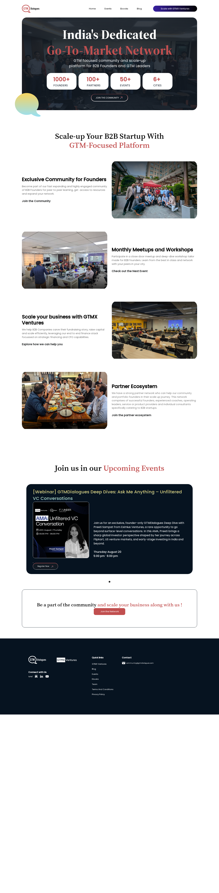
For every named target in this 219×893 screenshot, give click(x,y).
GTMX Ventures (99, 664)
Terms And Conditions (102, 689)
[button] (109, 582)
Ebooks (124, 8)
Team (94, 684)
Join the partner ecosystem (131, 415)
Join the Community (36, 201)
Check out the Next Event (130, 271)
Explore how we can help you (42, 344)
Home (92, 8)
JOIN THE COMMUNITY (107, 97)
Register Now (43, 566)
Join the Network (109, 611)
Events (108, 8)
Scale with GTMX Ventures (175, 8)
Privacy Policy (98, 694)
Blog (139, 8)
